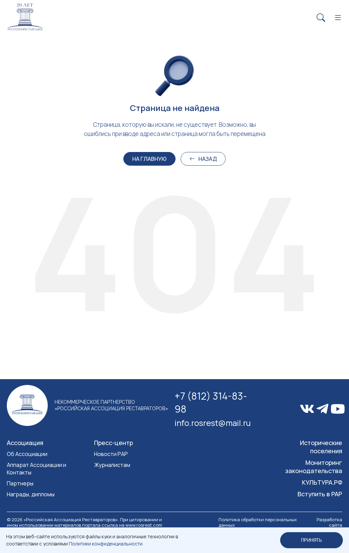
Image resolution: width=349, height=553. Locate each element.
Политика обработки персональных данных (257, 522)
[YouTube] (338, 409)
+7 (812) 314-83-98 (210, 402)
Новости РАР (111, 454)
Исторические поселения (321, 447)
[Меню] (338, 18)
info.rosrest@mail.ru (211, 422)
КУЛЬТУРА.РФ (322, 482)
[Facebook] (322, 409)
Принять (311, 540)
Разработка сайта (329, 522)
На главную (149, 159)
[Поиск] (321, 18)
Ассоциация (25, 443)
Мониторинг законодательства (313, 466)
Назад (207, 159)
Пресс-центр (113, 443)
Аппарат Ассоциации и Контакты (36, 468)
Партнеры (20, 483)
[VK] (307, 409)
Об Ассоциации (27, 454)
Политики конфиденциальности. (106, 543)
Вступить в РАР (320, 494)
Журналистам (112, 465)
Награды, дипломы (31, 494)
